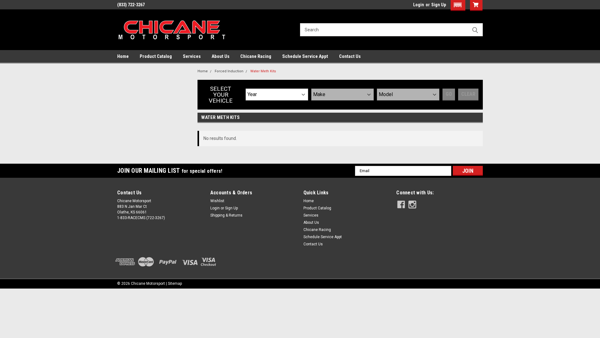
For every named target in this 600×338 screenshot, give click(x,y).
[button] (458, 5)
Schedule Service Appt (305, 56)
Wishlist (217, 201)
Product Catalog (156, 56)
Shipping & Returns (226, 215)
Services (192, 56)
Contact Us (350, 56)
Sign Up (438, 4)
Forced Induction (229, 71)
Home (123, 56)
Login (418, 4)
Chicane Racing (255, 56)
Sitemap (175, 283)
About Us (220, 56)
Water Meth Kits (263, 71)
